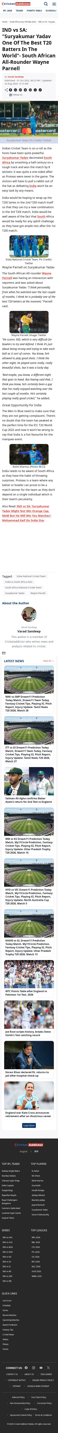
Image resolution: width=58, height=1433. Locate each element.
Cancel (48, 38)
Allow (34, 38)
